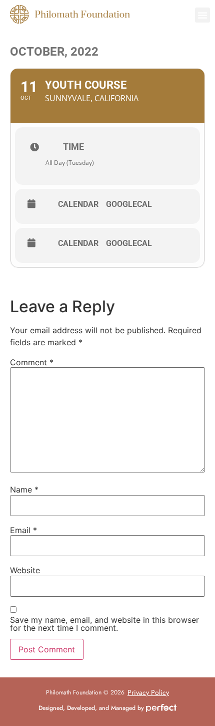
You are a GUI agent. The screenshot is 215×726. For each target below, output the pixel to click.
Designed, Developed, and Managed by (92, 707)
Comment (32, 362)
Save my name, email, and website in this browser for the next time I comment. (104, 624)
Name (24, 490)
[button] (202, 15)
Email (23, 530)
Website (25, 570)
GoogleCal (129, 204)
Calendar (78, 204)
